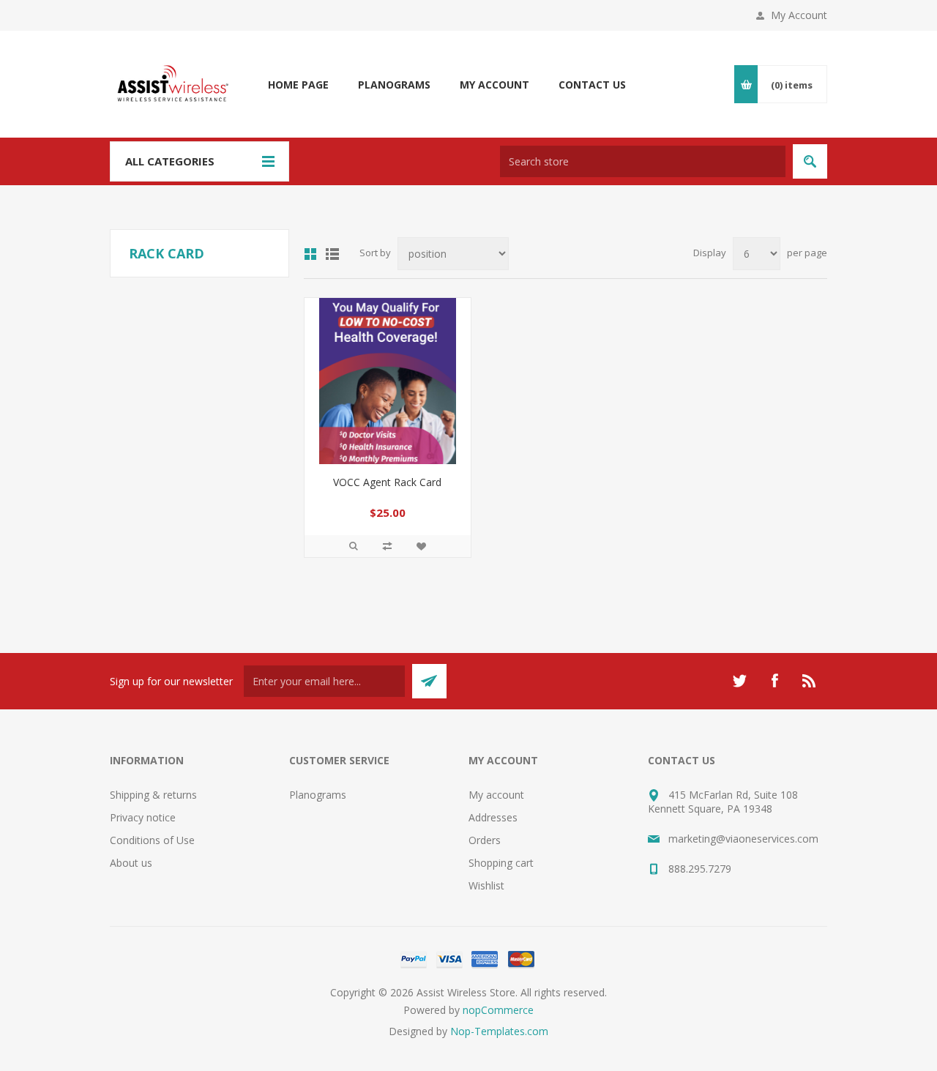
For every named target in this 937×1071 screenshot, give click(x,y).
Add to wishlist (421, 546)
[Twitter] (739, 681)
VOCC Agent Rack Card (387, 482)
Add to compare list (387, 546)
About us (131, 863)
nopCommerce (498, 1010)
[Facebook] (774, 681)
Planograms (317, 795)
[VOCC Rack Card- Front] (388, 381)
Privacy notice (143, 817)
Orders (484, 840)
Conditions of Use (152, 840)
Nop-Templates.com (499, 1031)
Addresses (493, 817)
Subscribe (429, 681)
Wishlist (486, 885)
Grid (310, 254)
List (332, 254)
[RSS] (809, 681)
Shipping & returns (153, 795)
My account (496, 795)
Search (810, 161)
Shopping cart (501, 863)
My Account (799, 15)
